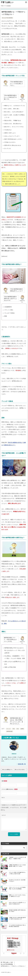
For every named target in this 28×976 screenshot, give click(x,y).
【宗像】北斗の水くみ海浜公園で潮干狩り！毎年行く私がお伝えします (17, 918)
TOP (8, 962)
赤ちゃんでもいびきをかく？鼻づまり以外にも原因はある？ (21, 769)
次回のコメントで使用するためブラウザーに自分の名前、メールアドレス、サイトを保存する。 (13, 807)
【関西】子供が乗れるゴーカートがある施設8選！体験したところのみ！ (17, 865)
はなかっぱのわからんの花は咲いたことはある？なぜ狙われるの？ (17, 903)
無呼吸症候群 (9, 731)
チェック (8, 728)
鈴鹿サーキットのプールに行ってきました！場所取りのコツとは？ (17, 895)
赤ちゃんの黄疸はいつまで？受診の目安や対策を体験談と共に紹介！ (8, 769)
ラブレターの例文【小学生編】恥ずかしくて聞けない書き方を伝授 (17, 873)
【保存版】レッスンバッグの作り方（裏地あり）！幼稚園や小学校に (17, 858)
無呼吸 (22, 728)
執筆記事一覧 (22, 764)
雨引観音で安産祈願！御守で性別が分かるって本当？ (17, 911)
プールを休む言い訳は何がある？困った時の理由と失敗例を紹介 (17, 926)
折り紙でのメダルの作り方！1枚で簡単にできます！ (17, 880)
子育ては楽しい (7, 2)
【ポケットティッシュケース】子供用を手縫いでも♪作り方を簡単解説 (17, 888)
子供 (14, 728)
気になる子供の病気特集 (7, 17)
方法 (18, 728)
